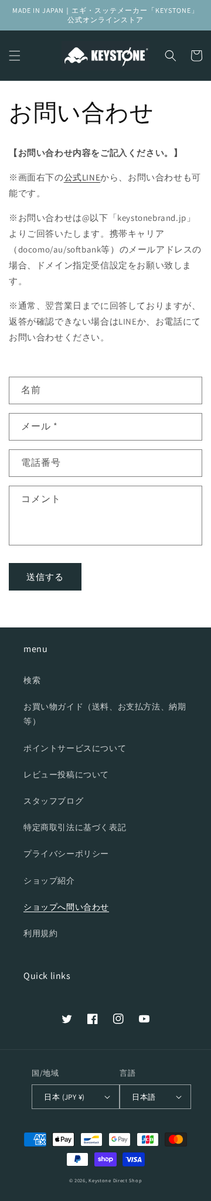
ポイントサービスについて (74, 748)
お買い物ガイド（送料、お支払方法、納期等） (104, 713)
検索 (31, 680)
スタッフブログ (53, 801)
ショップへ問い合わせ (66, 907)
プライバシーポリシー (66, 853)
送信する (45, 576)
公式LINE (82, 177)
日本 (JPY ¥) (64, 1097)
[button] (15, 56)
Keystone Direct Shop (115, 1180)
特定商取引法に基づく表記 (74, 827)
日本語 (143, 1097)
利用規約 (40, 933)
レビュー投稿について (66, 774)
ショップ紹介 (49, 880)
